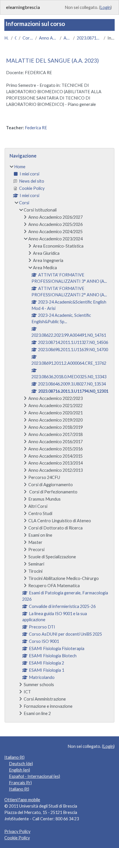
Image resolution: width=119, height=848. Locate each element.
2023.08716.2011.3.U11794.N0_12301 (89, 37)
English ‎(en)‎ (19, 769)
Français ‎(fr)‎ (20, 782)
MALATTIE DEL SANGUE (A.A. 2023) (52, 60)
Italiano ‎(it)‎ (14, 757)
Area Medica (67, 37)
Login (105, 7)
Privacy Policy (17, 831)
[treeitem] (59, 440)
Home (6, 37)
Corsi (15, 37)
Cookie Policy (17, 837)
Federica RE (36, 127)
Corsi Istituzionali (28, 37)
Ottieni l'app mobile (22, 799)
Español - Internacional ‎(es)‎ (34, 776)
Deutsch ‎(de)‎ (21, 763)
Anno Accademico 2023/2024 (48, 37)
